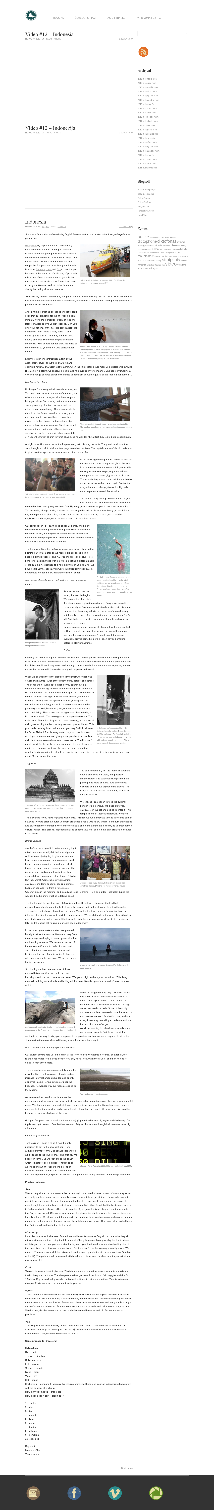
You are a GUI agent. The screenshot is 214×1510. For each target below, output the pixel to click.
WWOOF (146, 268)
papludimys (167, 256)
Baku (151, 238)
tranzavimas (143, 265)
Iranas (148, 249)
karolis (57, 39)
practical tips (183, 256)
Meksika (155, 253)
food (158, 245)
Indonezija (142, 249)
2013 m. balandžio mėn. (148, 100)
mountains (144, 256)
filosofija (152, 246)
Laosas (141, 253)
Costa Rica (165, 237)
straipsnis (171, 260)
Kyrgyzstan (175, 249)
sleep (159, 260)
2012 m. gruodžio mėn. (148, 117)
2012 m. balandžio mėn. (148, 151)
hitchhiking (181, 246)
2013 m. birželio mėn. (147, 91)
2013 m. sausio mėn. (147, 113)
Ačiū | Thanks (117, 18)
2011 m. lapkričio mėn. (148, 168)
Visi (47, 227)
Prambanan (142, 261)
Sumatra (40, 269)
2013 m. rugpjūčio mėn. (148, 87)
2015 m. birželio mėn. (147, 79)
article (143, 237)
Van (163, 265)
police (175, 256)
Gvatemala (165, 246)
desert (174, 237)
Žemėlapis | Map (86, 18)
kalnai (155, 249)
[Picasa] (156, 1500)
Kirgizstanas (165, 249)
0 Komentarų (126, 39)
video (171, 264)
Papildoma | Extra (148, 18)
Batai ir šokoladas (146, 194)
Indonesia (35, 221)
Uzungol (157, 265)
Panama (156, 256)
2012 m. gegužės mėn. (148, 146)
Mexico (163, 253)
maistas (148, 252)
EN (43, 39)
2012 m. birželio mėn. (147, 142)
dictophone (147, 241)
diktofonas (167, 241)
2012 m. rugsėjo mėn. (147, 130)
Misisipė (176, 253)
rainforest (151, 260)
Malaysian (31, 245)
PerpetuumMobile (146, 211)
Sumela (184, 261)
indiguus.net (143, 206)
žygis (154, 268)
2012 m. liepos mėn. (147, 138)
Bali (59, 269)
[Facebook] (74, 1500)
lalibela (183, 249)
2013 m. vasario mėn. (147, 108)
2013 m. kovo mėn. (146, 104)
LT (43, 133)
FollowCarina (144, 198)
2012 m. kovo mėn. (146, 155)
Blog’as (58, 18)
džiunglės (143, 245)
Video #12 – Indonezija (50, 127)
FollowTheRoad (145, 202)
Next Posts (127, 1468)
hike (173, 245)
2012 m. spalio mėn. (147, 125)
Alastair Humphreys (146, 189)
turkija (151, 265)
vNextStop (142, 215)
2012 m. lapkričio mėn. (148, 121)
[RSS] (143, 57)
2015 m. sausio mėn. (147, 83)
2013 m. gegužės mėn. (148, 96)
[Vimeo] (115, 1500)
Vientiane (181, 265)
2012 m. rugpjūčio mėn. (148, 134)
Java (49, 269)
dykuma (181, 242)
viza (140, 268)
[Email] (33, 1500)
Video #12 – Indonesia (49, 34)
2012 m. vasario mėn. (147, 159)
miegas (169, 253)
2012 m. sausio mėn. (147, 163)
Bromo (156, 238)
